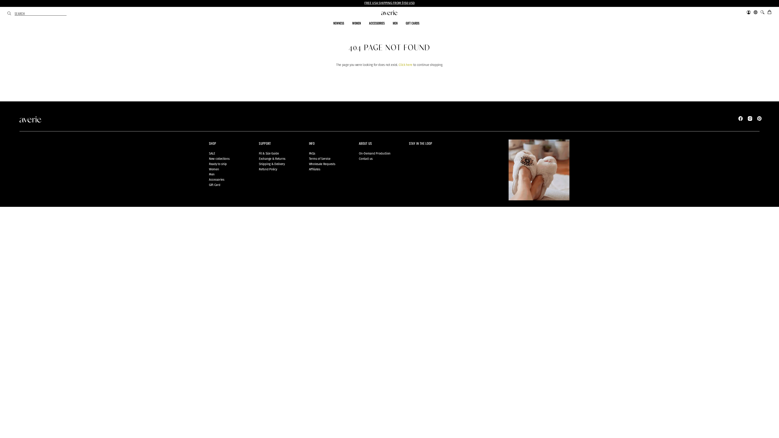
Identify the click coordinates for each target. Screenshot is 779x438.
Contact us (366, 159)
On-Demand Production (375, 153)
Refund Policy (268, 169)
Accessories (216, 179)
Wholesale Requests (322, 164)
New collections (219, 159)
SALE (212, 153)
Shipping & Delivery (272, 164)
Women (214, 169)
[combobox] (41, 14)
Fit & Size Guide (269, 153)
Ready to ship (218, 164)
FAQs (312, 153)
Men (212, 174)
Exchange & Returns (272, 159)
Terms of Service (319, 159)
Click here (405, 65)
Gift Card (214, 185)
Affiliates (314, 169)
